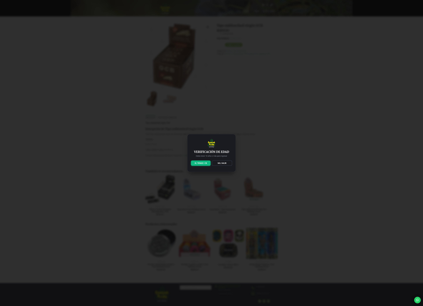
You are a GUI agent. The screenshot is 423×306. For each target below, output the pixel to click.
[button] (417, 300)
